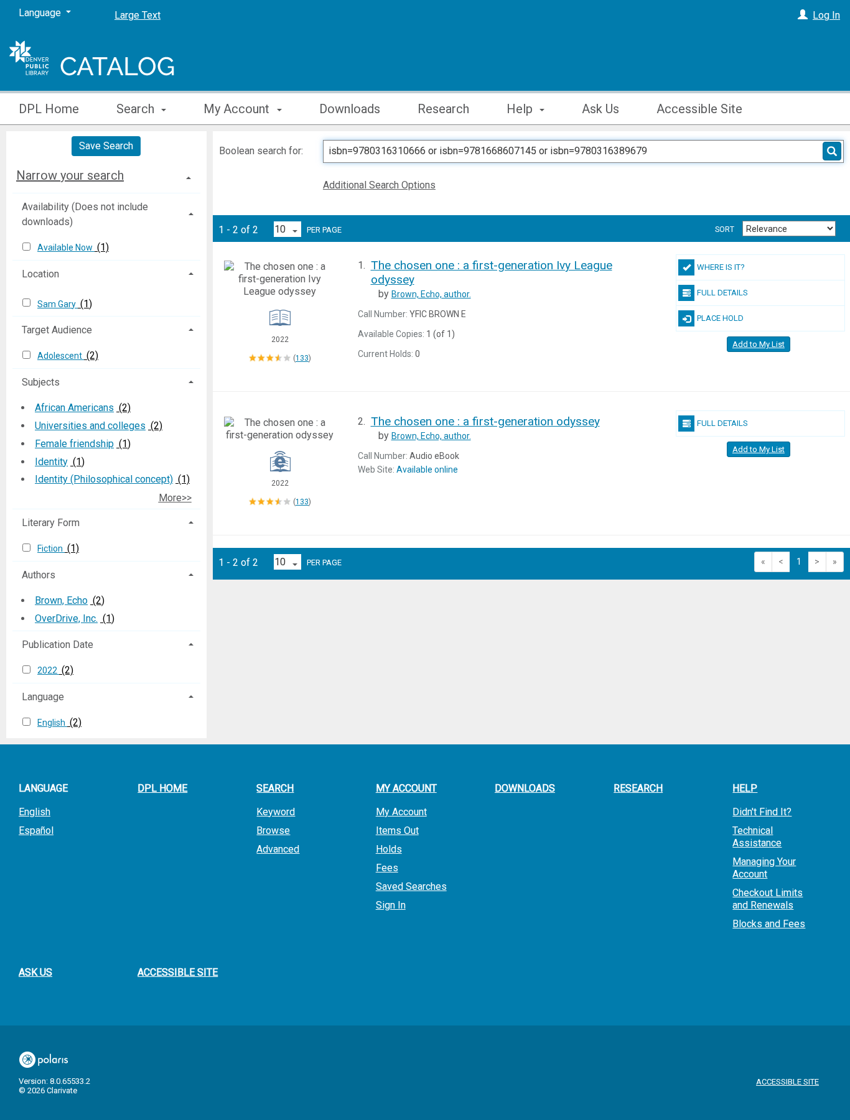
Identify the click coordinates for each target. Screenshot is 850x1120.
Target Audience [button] (57, 330)
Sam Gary (57, 304)
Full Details (722, 292)
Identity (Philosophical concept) (104, 479)
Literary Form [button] (51, 523)
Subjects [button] (41, 382)
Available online (427, 469)
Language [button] (43, 697)
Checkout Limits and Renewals (767, 899)
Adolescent (60, 356)
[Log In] (803, 15)
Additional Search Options (379, 185)
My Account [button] (238, 108)
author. (431, 294)
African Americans (74, 408)
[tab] (106, 175)
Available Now (66, 247)
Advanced (277, 849)
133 (302, 358)
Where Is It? (721, 267)
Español (36, 830)
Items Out (397, 830)
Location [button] (40, 274)
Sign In (391, 905)
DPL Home (49, 108)
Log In (826, 15)
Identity (51, 462)
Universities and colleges (90, 426)
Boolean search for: (262, 151)
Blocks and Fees (768, 924)
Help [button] (521, 108)
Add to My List (758, 344)
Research (443, 108)
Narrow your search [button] (70, 175)
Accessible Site (699, 108)
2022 (48, 670)
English (52, 723)
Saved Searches (411, 886)
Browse (273, 830)
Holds (389, 849)
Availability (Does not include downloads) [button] (85, 214)
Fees (387, 868)
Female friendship (74, 444)
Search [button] (136, 108)
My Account (401, 812)
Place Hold (720, 318)
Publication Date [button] (57, 644)
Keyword (275, 812)
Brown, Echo (61, 600)
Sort (724, 229)
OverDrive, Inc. (66, 618)
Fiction (51, 548)
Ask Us (600, 108)
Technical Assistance (757, 837)
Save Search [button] (106, 146)
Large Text (137, 15)
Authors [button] (38, 575)
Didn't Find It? (762, 812)
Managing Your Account (764, 868)
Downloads (349, 108)
